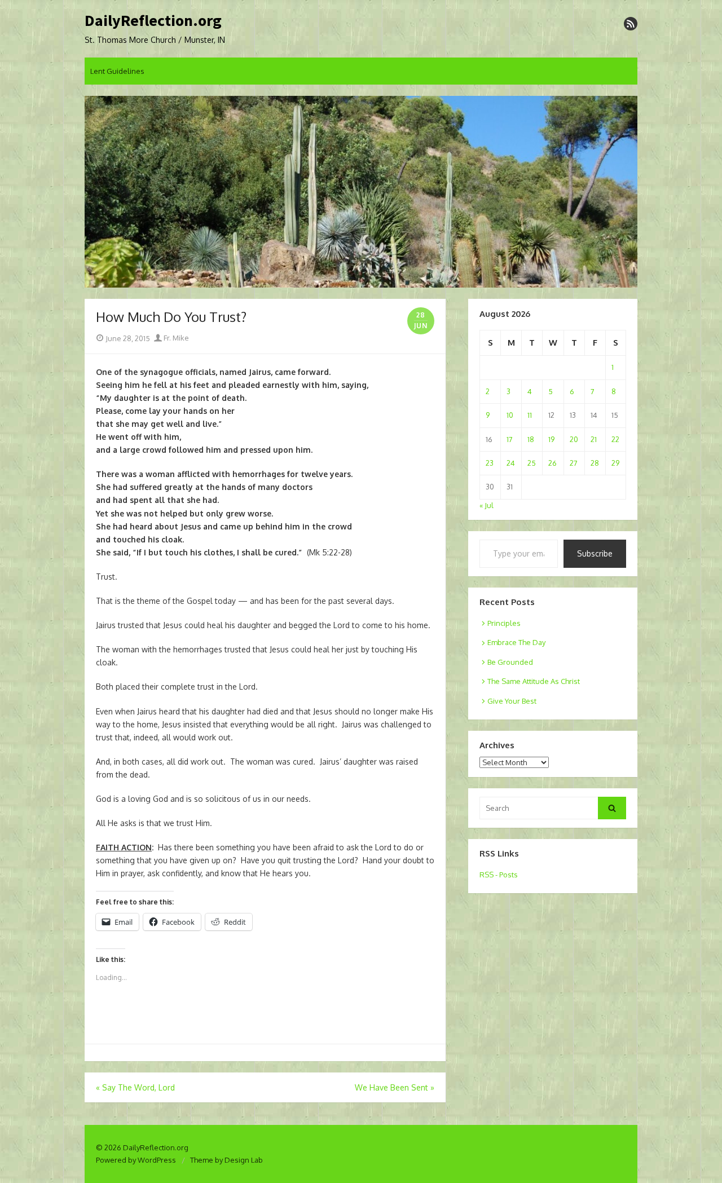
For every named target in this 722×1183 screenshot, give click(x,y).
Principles (504, 623)
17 (510, 439)
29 (615, 462)
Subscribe (595, 553)
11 (529, 415)
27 (574, 462)
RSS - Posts (498, 874)
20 (574, 439)
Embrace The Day (516, 642)
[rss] (630, 23)
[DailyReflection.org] (361, 192)
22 (615, 439)
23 (490, 462)
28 (595, 462)
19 (551, 439)
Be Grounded (510, 661)
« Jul (486, 505)
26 (552, 462)
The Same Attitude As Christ (533, 681)
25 (531, 462)
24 (511, 462)
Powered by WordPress (136, 1159)
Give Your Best (511, 700)
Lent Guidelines (117, 71)
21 (594, 439)
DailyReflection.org (153, 20)
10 (510, 415)
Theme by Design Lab (226, 1159)
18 (530, 439)
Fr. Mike (175, 337)
